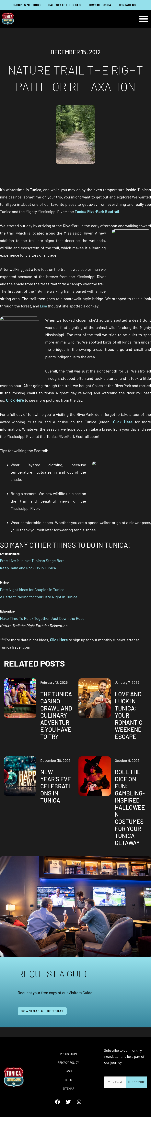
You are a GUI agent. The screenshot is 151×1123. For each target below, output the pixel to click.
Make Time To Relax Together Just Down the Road (42, 618)
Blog (68, 1080)
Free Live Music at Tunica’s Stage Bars (32, 560)
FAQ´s (68, 1071)
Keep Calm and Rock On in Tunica (28, 567)
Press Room (68, 1054)
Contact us (127, 5)
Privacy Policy (68, 1062)
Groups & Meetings (27, 5)
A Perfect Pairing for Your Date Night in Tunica (38, 596)
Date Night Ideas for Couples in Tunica (32, 589)
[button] (143, 18)
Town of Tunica (99, 5)
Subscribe (136, 1082)
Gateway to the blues (64, 5)
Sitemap (68, 1088)
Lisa (43, 306)
